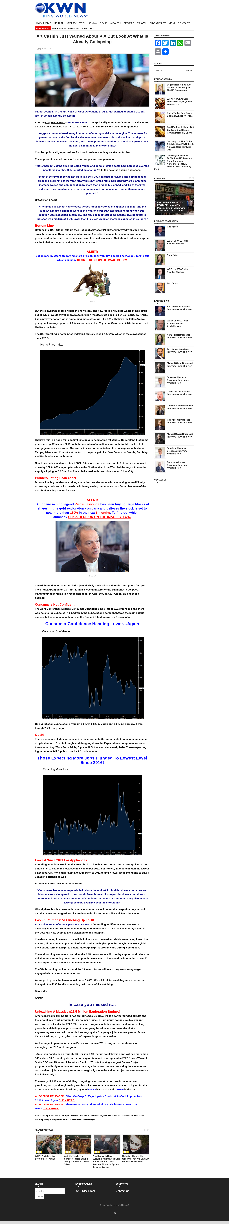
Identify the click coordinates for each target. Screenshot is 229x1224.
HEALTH (59, 23)
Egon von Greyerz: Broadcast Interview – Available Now (178, 465)
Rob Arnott (172, 227)
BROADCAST (158, 23)
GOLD (103, 23)
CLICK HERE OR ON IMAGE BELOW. (102, 260)
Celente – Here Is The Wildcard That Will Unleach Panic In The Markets (135, 1159)
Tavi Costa (172, 283)
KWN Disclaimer (85, 1191)
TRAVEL (142, 23)
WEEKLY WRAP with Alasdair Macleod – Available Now (177, 323)
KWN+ (93, 23)
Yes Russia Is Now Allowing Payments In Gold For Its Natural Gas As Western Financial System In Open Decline (106, 1161)
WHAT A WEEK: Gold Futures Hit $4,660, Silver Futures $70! (73, 28)
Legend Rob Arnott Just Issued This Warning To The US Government (179, 87)
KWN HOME (43, 23)
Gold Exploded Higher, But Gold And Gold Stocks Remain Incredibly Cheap (180, 130)
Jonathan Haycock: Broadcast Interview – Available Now (178, 380)
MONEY (71, 23)
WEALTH (115, 23)
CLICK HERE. (67, 1100)
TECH (82, 23)
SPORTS (128, 23)
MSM (172, 23)
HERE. (51, 1108)
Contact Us (122, 1191)
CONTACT (184, 23)
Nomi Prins (172, 255)
